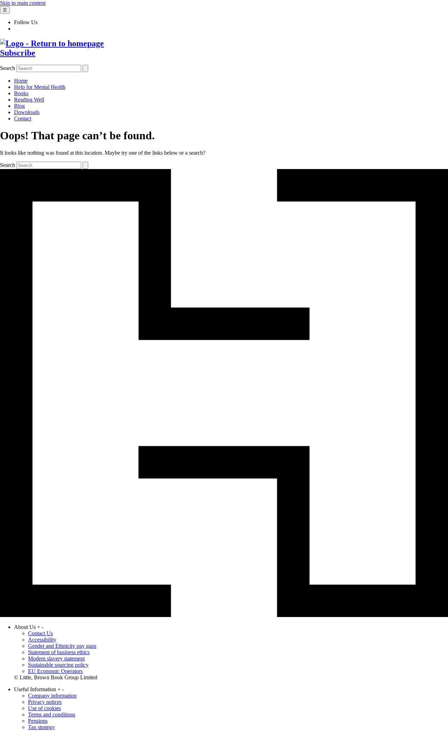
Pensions (38, 721)
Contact (22, 118)
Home (21, 81)
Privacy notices (45, 702)
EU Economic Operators (55, 671)
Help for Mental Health (39, 87)
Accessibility (42, 640)
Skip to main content (23, 3)
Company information (52, 696)
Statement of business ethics (59, 652)
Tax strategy (41, 727)
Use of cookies (44, 708)
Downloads (27, 112)
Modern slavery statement (56, 658)
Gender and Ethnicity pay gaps (62, 646)
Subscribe (17, 52)
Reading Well (29, 100)
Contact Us (40, 633)
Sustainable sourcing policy (58, 665)
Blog (19, 106)
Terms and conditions (51, 714)
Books (21, 93)
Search (7, 68)
